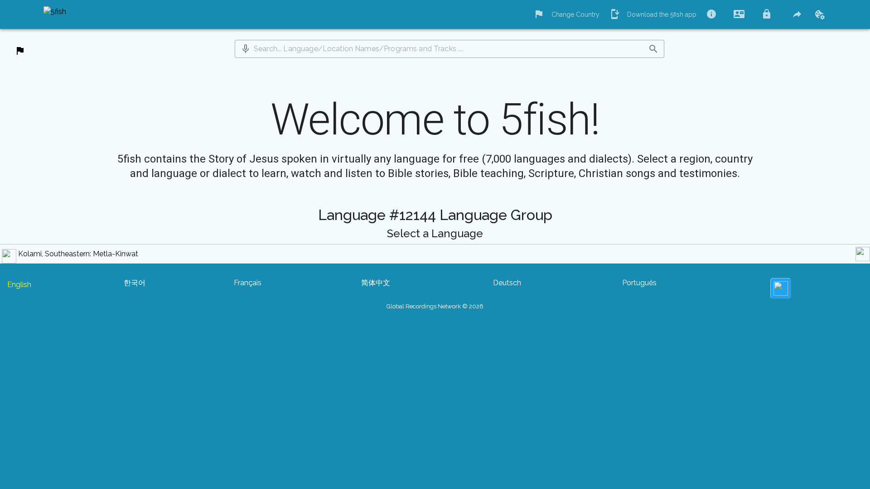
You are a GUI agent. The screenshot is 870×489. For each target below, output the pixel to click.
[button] (245, 48)
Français (247, 282)
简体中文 (375, 282)
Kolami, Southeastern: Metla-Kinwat (78, 253)
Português (639, 282)
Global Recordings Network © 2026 (435, 306)
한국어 (134, 282)
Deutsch (507, 282)
